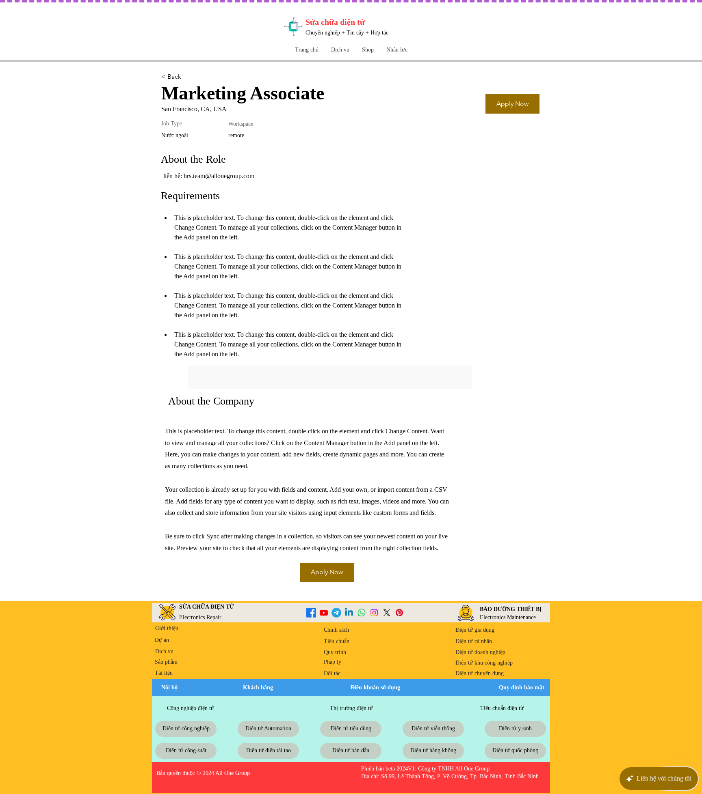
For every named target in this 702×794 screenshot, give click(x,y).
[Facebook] (311, 613)
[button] (367, 49)
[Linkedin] (349, 613)
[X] (387, 613)
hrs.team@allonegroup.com (219, 175)
